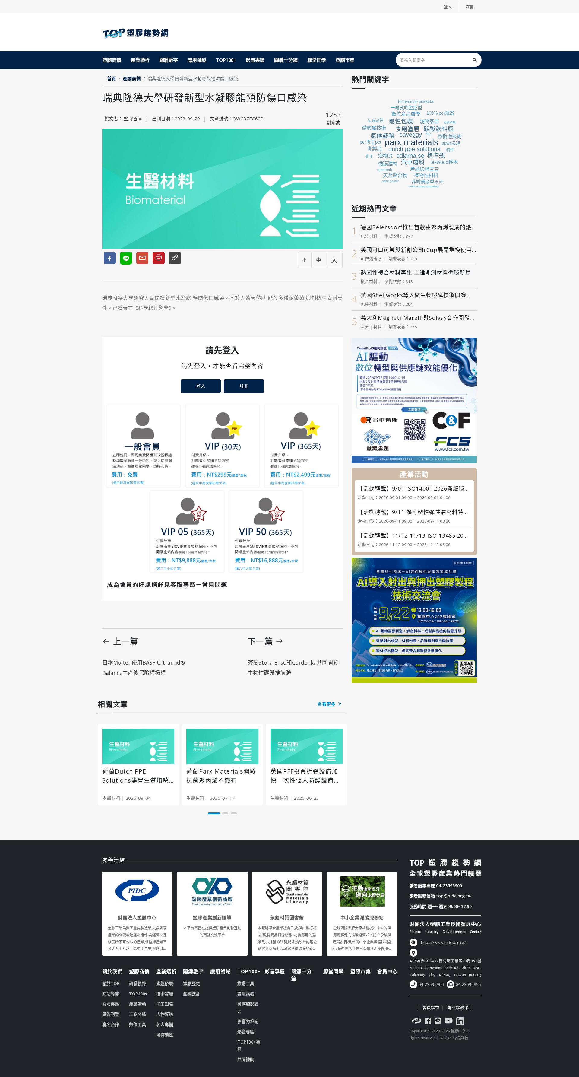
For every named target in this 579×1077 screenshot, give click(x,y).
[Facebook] (428, 1022)
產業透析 (140, 60)
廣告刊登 (110, 1014)
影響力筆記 (247, 1021)
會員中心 (387, 971)
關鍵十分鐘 (286, 60)
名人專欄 (164, 1024)
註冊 (470, 6)
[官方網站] (416, 1022)
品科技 (462, 1037)
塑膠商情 (112, 60)
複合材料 (369, 281)
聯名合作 (110, 1024)
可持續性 (164, 1034)
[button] (214, 813)
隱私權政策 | (459, 1007)
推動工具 (245, 983)
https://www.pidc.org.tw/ (443, 942)
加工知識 (164, 1004)
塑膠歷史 (191, 983)
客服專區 (110, 1004)
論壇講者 (245, 993)
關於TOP (110, 983)
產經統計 (191, 993)
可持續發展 (371, 259)
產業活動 (137, 1004)
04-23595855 (468, 984)
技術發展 (164, 993)
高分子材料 (371, 326)
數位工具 (137, 1024)
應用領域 (197, 60)
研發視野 (137, 983)
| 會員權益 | (431, 1007)
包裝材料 (369, 236)
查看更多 (327, 704)
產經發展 (164, 983)
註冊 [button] (243, 386)
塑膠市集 (345, 60)
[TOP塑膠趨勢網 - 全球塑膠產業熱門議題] (137, 32)
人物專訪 (164, 1014)
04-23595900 (449, 885)
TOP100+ (226, 60)
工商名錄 (137, 1014)
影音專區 (255, 60)
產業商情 (132, 78)
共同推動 (245, 1059)
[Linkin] (460, 1022)
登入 (448, 6)
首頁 (111, 78)
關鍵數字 (168, 60)
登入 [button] (200, 386)
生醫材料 (111, 798)
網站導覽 (110, 993)
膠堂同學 (316, 60)
